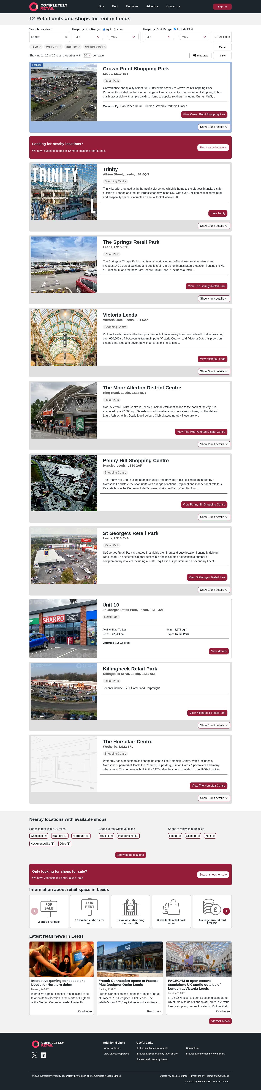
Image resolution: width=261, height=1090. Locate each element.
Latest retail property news (152, 1059)
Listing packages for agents (152, 1047)
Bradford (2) (59, 835)
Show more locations (130, 854)
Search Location (40, 29)
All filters (224, 36)
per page (98, 55)
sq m (119, 29)
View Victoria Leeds (212, 358)
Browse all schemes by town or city (205, 1053)
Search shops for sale (213, 874)
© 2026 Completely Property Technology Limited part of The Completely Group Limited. (77, 1076)
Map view (202, 55)
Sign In (222, 6)
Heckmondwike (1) (42, 843)
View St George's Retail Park (207, 577)
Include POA (185, 29)
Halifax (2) (106, 835)
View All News (220, 1021)
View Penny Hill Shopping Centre (204, 504)
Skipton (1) (193, 835)
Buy (101, 6)
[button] (36, 47)
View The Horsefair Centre (208, 785)
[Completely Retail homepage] (48, 1045)
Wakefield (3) (39, 835)
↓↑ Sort (222, 55)
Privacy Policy (197, 1076)
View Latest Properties (116, 1053)
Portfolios (132, 6)
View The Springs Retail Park (206, 286)
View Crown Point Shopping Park (204, 114)
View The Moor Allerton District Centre (201, 431)
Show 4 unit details (212, 298)
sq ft (108, 29)
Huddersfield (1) (128, 835)
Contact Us (192, 1047)
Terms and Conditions (218, 1076)
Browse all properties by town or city (157, 1053)
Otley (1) (64, 843)
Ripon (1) (175, 835)
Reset (222, 47)
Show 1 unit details (212, 126)
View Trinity (218, 213)
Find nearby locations (213, 147)
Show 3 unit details (212, 371)
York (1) (210, 835)
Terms (226, 1081)
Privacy (217, 1081)
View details (219, 651)
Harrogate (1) (81, 835)
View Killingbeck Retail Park (207, 712)
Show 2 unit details (212, 444)
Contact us (173, 6)
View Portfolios (112, 1047)
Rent (115, 6)
